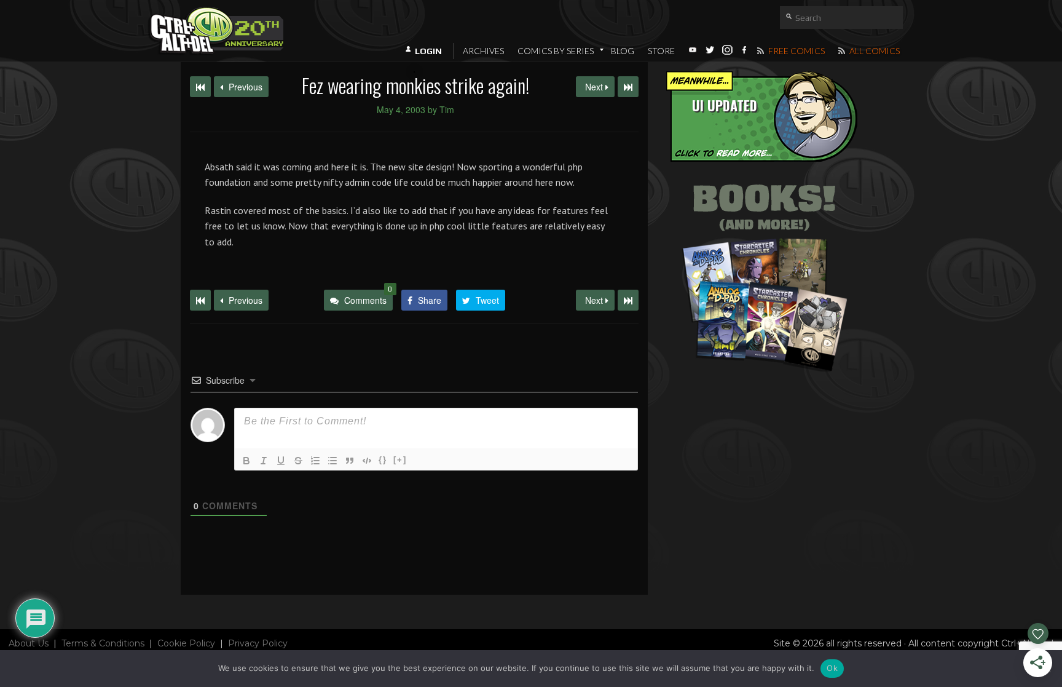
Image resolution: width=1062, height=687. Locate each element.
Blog (622, 51)
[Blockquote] (349, 460)
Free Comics (795, 51)
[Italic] (263, 460)
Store (661, 51)
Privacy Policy (258, 643)
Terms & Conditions (102, 643)
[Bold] (246, 460)
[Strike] (298, 460)
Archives (483, 51)
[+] (400, 459)
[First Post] (200, 300)
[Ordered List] (315, 460)
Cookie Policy (186, 643)
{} (383, 459)
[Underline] (280, 460)
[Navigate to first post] (200, 86)
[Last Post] (628, 300)
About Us (29, 643)
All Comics (874, 51)
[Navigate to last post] (628, 86)
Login (428, 51)
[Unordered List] (332, 460)
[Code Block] (367, 460)
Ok (832, 668)
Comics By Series (555, 51)
